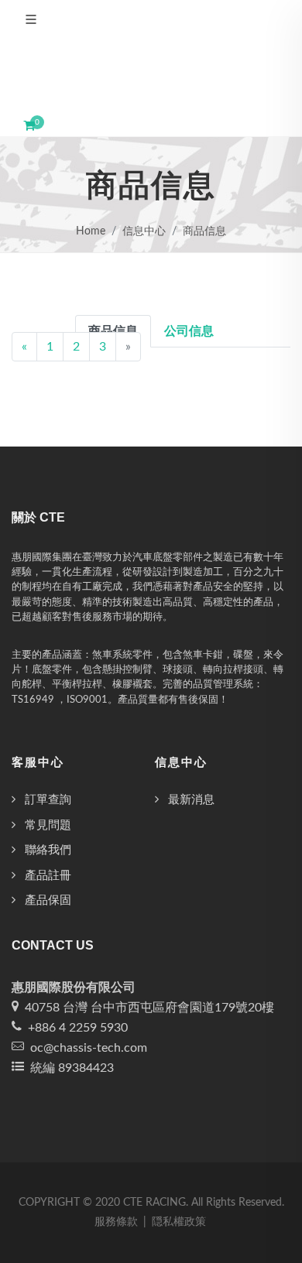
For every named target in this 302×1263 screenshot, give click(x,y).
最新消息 (191, 800)
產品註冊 (48, 875)
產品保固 (48, 900)
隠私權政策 (179, 1222)
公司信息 (189, 331)
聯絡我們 (48, 850)
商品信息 (204, 231)
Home (90, 231)
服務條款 (116, 1222)
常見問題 (48, 825)
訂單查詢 (48, 800)
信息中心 (144, 231)
